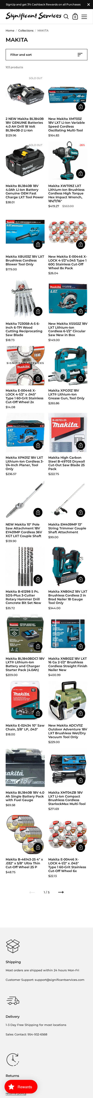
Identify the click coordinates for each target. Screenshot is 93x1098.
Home (10, 30)
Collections (25, 30)
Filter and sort (21, 54)
